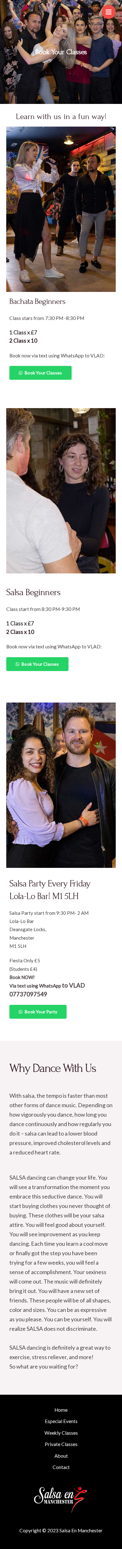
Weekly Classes (61, 1433)
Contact (61, 1467)
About (61, 1456)
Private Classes (61, 1444)
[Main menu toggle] (109, 12)
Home (61, 1410)
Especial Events (61, 1421)
